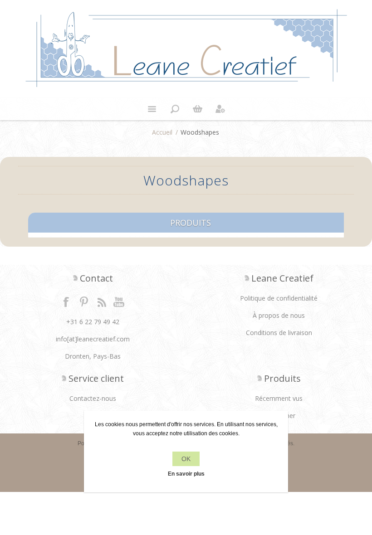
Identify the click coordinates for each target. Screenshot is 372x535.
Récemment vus (279, 398)
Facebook (66, 301)
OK (186, 458)
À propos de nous (279, 315)
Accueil (162, 132)
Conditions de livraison (279, 332)
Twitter (84, 301)
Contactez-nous (92, 398)
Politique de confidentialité (279, 298)
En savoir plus (186, 474)
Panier (197, 108)
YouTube (119, 301)
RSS (101, 301)
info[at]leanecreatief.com (93, 339)
